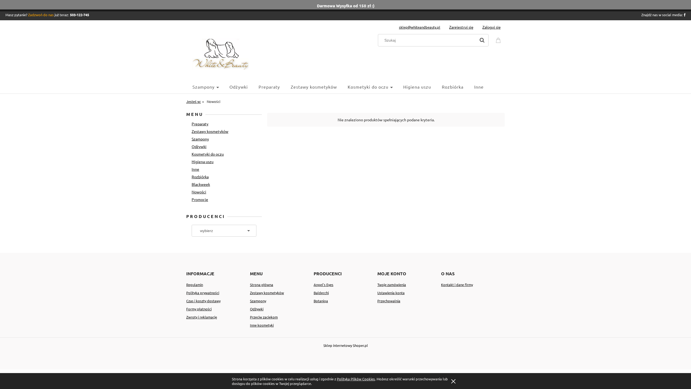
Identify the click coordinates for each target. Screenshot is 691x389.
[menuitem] (210, 86)
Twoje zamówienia (391, 284)
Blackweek (201, 184)
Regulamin (194, 284)
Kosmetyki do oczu (208, 154)
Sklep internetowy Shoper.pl (345, 345)
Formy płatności (199, 309)
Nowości (199, 191)
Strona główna (261, 284)
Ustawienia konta (391, 292)
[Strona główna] (220, 53)
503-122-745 (79, 14)
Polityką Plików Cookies (356, 379)
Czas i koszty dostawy (203, 301)
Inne (195, 169)
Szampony (200, 138)
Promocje (200, 199)
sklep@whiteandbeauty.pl (419, 27)
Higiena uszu (203, 161)
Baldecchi (321, 292)
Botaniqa (321, 301)
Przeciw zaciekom (264, 317)
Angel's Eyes (323, 284)
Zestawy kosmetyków (210, 131)
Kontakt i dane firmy (457, 284)
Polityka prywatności (202, 292)
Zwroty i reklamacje (201, 317)
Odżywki (199, 146)
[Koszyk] (499, 39)
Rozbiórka (200, 176)
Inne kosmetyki (262, 325)
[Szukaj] (482, 40)
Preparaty (200, 123)
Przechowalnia (388, 301)
